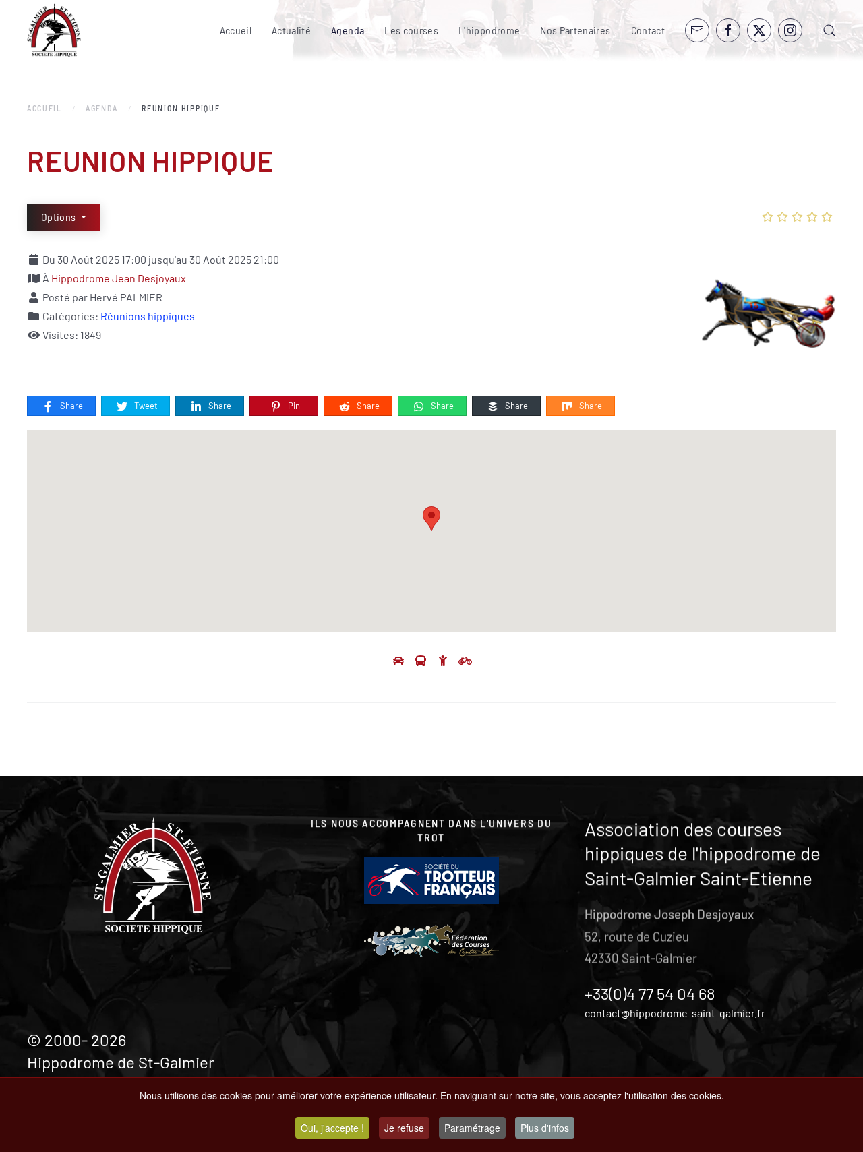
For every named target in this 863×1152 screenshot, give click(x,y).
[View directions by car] (399, 660)
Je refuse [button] (404, 1127)
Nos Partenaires (575, 30)
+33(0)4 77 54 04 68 (650, 993)
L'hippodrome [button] (489, 30)
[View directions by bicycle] (465, 660)
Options (59, 216)
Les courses (411, 30)
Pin (293, 405)
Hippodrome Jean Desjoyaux (118, 278)
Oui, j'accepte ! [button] (332, 1127)
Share (70, 405)
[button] (829, 30)
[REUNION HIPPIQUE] (768, 315)
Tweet (145, 405)
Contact (648, 30)
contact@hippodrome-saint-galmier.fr (675, 1012)
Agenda (347, 30)
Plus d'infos (544, 1127)
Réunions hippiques (147, 315)
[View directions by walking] (444, 660)
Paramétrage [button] (472, 1127)
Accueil (235, 30)
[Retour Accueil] (54, 30)
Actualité (291, 30)
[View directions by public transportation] (422, 660)
